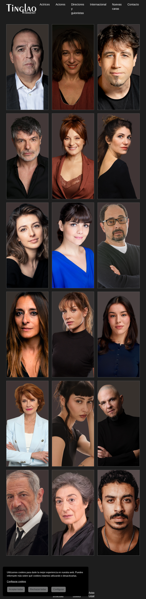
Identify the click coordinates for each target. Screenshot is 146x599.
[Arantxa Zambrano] (73, 67)
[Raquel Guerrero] (27, 334)
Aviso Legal (91, 594)
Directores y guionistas (77, 9)
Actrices (45, 4)
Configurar (58, 589)
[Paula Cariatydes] (73, 423)
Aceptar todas (16, 589)
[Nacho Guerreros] (27, 156)
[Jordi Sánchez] (119, 245)
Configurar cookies (16, 581)
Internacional (98, 4)
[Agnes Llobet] (73, 245)
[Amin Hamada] (119, 513)
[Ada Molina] (119, 334)
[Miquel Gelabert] (27, 513)
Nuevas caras (117, 6)
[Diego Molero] (119, 423)
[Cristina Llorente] (73, 334)
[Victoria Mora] (27, 423)
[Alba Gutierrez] (27, 245)
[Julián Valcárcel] (27, 67)
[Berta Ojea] (73, 513)
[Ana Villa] (73, 156)
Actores (60, 4)
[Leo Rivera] (119, 67)
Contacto (133, 4)
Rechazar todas (38, 589)
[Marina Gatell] (119, 156)
